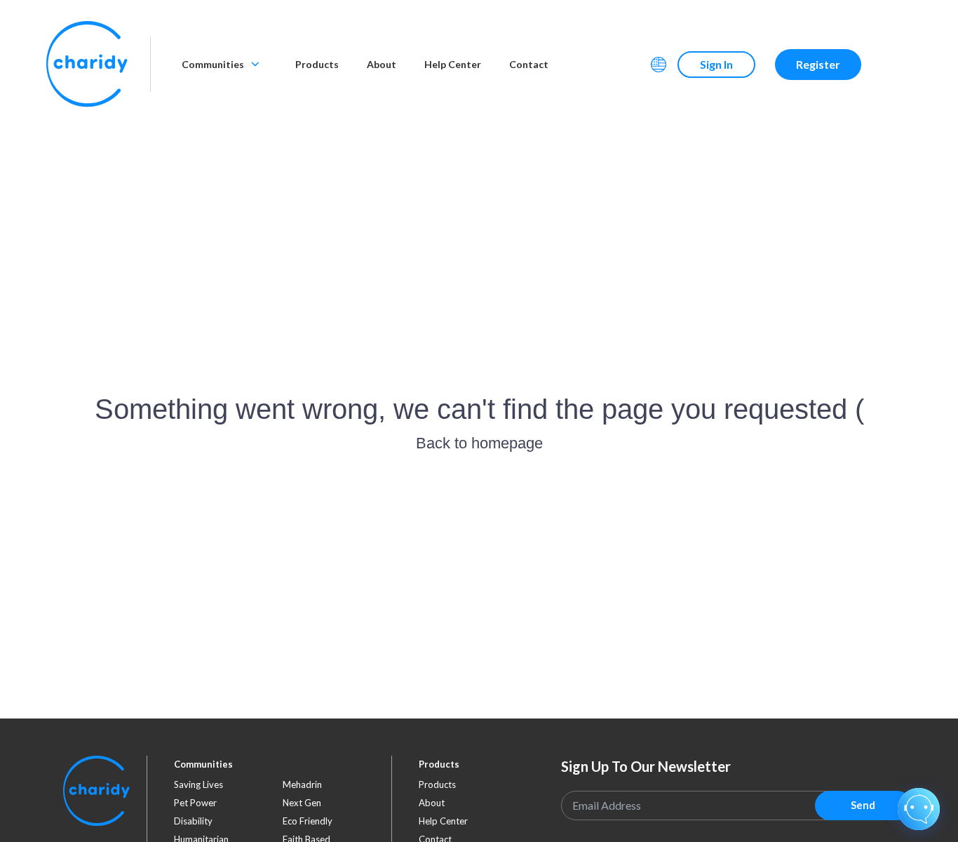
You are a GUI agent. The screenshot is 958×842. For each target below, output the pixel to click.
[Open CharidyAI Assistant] (919, 809)
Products (317, 64)
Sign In (716, 64)
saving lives (198, 784)
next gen (302, 802)
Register (818, 64)
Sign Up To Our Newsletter (646, 766)
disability (193, 821)
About (381, 64)
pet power (195, 802)
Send (863, 804)
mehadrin (302, 784)
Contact (528, 64)
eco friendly (307, 821)
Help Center (452, 64)
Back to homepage (479, 443)
